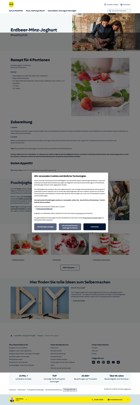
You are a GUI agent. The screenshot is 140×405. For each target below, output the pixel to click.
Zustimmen (95, 227)
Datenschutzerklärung (44, 209)
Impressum (80, 213)
